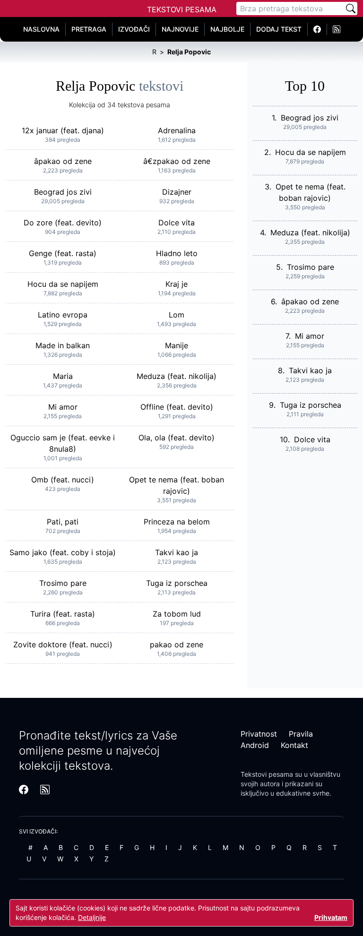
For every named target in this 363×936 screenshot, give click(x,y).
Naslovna (41, 29)
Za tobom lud (177, 613)
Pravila (301, 733)
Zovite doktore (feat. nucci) (62, 644)
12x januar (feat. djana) (63, 130)
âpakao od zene (63, 161)
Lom (176, 314)
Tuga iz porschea (176, 583)
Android (255, 745)
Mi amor (63, 407)
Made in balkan (62, 345)
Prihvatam (330, 917)
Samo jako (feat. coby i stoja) (62, 552)
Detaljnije (92, 917)
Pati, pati (62, 521)
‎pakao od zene (176, 644)
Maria (63, 376)
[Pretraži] (350, 8)
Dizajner (176, 192)
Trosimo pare (62, 583)
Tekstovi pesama (267, 774)
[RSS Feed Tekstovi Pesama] (336, 29)
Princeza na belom (177, 521)
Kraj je (176, 284)
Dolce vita (176, 222)
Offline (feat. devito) (176, 407)
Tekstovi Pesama (181, 9)
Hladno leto (177, 253)
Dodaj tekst (279, 29)
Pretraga (88, 29)
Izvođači (134, 29)
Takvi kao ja (176, 552)
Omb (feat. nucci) (62, 479)
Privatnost (259, 733)
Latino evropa (62, 314)
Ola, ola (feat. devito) (176, 437)
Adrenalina (177, 130)
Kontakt (294, 745)
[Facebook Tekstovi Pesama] (317, 29)
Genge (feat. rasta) (62, 253)
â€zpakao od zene (176, 161)
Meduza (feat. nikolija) (176, 376)
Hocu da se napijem (62, 284)
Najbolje (227, 29)
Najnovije (180, 29)
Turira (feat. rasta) (62, 613)
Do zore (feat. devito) (63, 222)
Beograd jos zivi (63, 192)
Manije (176, 345)
